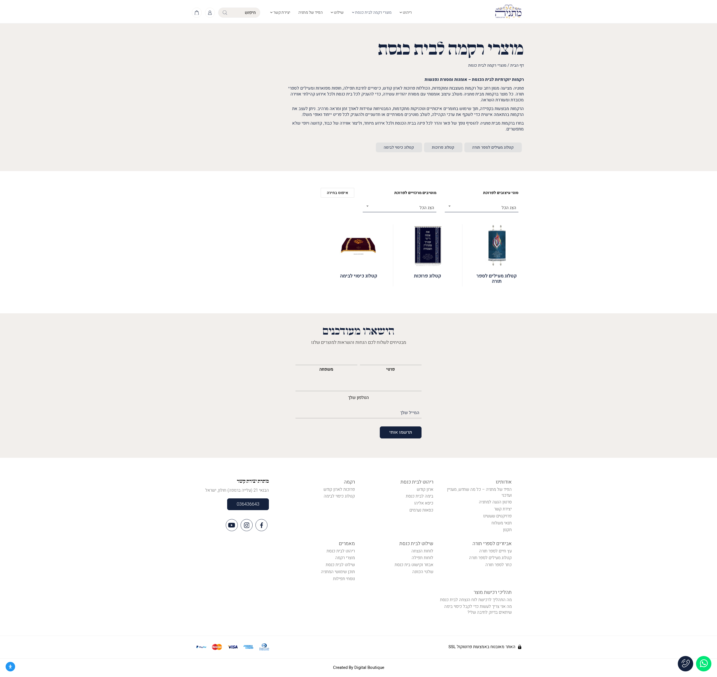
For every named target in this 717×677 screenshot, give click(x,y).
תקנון (507, 530)
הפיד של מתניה (310, 12)
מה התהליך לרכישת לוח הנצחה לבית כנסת (476, 600)
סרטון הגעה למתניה (495, 502)
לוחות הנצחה (422, 551)
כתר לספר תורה (498, 565)
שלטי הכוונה (422, 572)
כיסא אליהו (423, 503)
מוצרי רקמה (345, 558)
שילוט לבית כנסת (416, 543)
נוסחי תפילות (344, 579)
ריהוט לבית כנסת (417, 481)
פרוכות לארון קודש (339, 489)
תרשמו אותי (400, 432)
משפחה (326, 369)
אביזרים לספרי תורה (492, 543)
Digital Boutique (369, 667)
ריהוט (407, 12)
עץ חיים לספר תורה (495, 551)
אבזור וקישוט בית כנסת (414, 565)
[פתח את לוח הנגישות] (10, 666)
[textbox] (481, 208)
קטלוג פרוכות (443, 147)
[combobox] (481, 206)
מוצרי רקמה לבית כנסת (373, 12)
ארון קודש (425, 489)
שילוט (338, 12)
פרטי (390, 369)
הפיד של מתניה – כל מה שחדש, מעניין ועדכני (479, 492)
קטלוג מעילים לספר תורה (493, 147)
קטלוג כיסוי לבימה (399, 147)
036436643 (248, 504)
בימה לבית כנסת (419, 496)
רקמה (349, 481)
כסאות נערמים (421, 510)
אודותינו (504, 481)
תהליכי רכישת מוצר (493, 592)
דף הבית (517, 65)
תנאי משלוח (502, 523)
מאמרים (347, 543)
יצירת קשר (281, 12)
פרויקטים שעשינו (497, 516)
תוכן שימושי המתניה (338, 572)
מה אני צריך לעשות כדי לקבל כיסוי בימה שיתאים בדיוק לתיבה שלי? (478, 609)
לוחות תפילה (422, 558)
